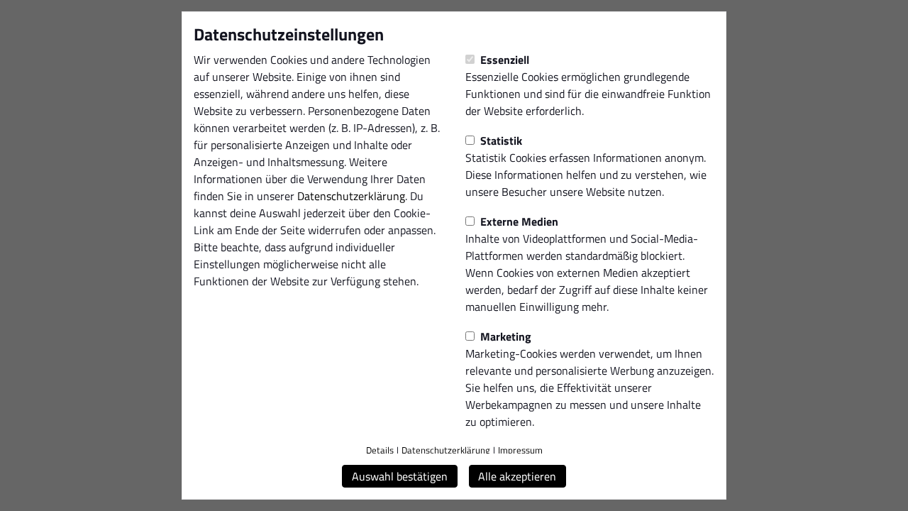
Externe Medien (517, 221)
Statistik (499, 140)
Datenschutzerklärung (351, 195)
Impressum (520, 450)
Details (380, 450)
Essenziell (503, 59)
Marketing (504, 336)
